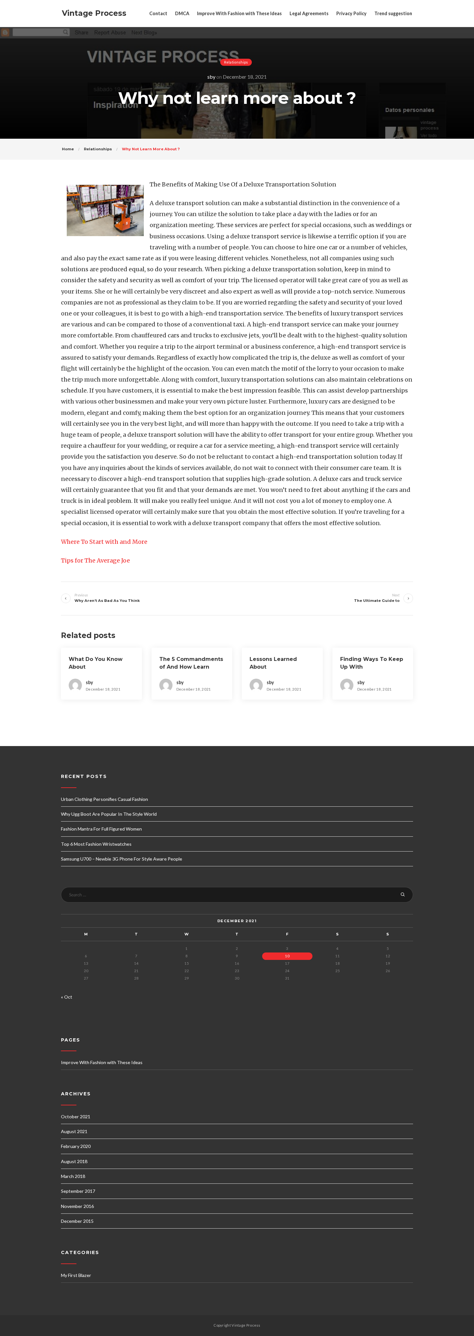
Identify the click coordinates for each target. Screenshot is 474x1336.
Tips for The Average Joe (95, 560)
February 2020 (76, 1146)
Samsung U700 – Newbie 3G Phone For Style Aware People (121, 859)
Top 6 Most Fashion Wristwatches (96, 844)
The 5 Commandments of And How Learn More (191, 667)
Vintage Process (94, 13)
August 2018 (74, 1161)
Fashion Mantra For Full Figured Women (101, 829)
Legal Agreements (309, 13)
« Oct (66, 997)
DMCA (182, 13)
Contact (158, 13)
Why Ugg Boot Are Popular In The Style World (109, 814)
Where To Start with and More (104, 541)
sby (211, 77)
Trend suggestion (393, 13)
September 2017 (78, 1191)
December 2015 (77, 1221)
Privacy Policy (351, 13)
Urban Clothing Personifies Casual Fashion (104, 799)
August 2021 (74, 1131)
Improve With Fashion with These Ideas (239, 13)
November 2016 (77, 1206)
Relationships (236, 62)
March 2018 (73, 1176)
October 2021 (75, 1116)
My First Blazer (76, 1275)
